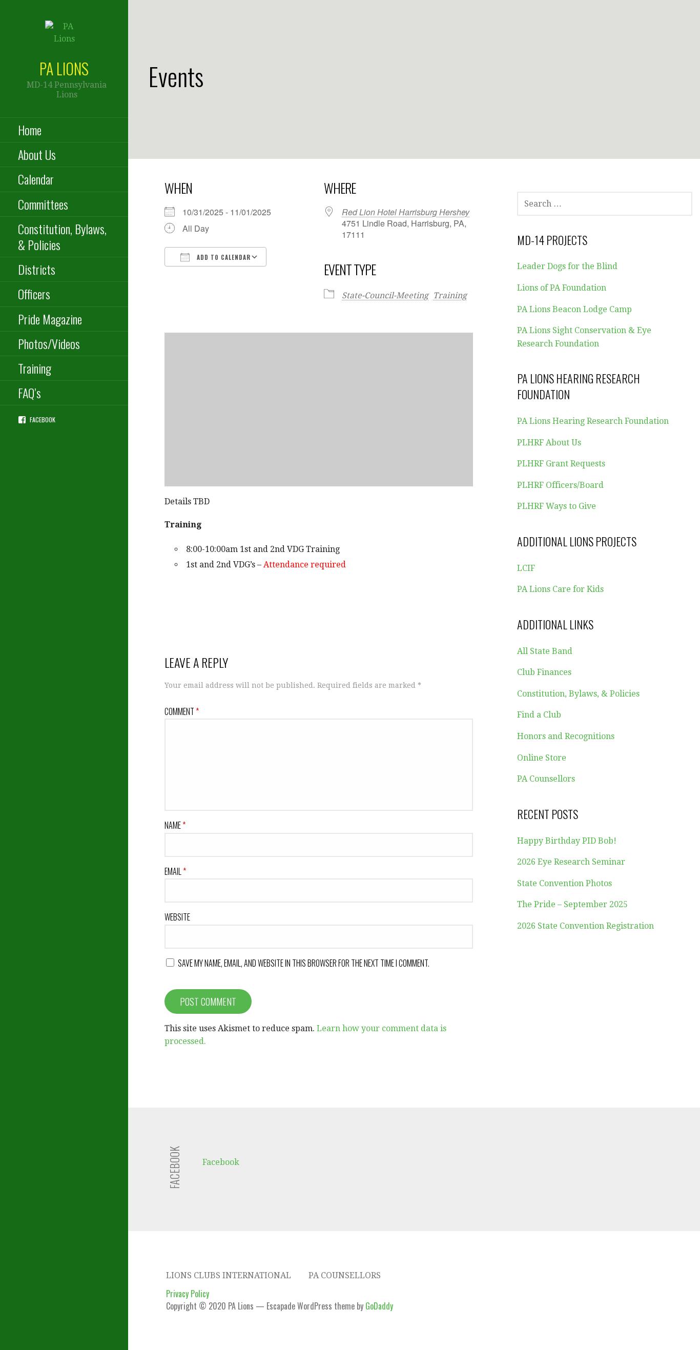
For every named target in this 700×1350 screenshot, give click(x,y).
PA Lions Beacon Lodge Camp (574, 309)
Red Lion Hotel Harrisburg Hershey (405, 212)
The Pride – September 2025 (572, 904)
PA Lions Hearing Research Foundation (593, 421)
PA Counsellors (546, 779)
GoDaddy (379, 1306)
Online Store (541, 758)
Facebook (42, 419)
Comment (181, 711)
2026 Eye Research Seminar (571, 862)
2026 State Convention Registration (585, 926)
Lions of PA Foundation (561, 288)
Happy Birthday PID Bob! (566, 841)
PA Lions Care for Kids (560, 589)
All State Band (544, 651)
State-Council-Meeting (385, 295)
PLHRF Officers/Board (560, 485)
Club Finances (544, 672)
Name (175, 825)
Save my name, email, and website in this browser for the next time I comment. (303, 963)
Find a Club (539, 715)
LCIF (526, 568)
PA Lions (64, 68)
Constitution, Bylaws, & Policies (62, 236)
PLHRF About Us (549, 442)
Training (34, 368)
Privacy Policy (187, 1293)
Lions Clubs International (228, 1275)
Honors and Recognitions (565, 736)
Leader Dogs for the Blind (567, 266)
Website (177, 917)
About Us (37, 154)
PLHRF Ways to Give (556, 506)
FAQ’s (29, 392)
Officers (34, 293)
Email (175, 871)
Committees (43, 204)
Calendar (36, 179)
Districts (36, 269)
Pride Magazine (50, 319)
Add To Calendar (223, 257)
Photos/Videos (49, 343)
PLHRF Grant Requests (561, 463)
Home (30, 129)
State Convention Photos (564, 883)
